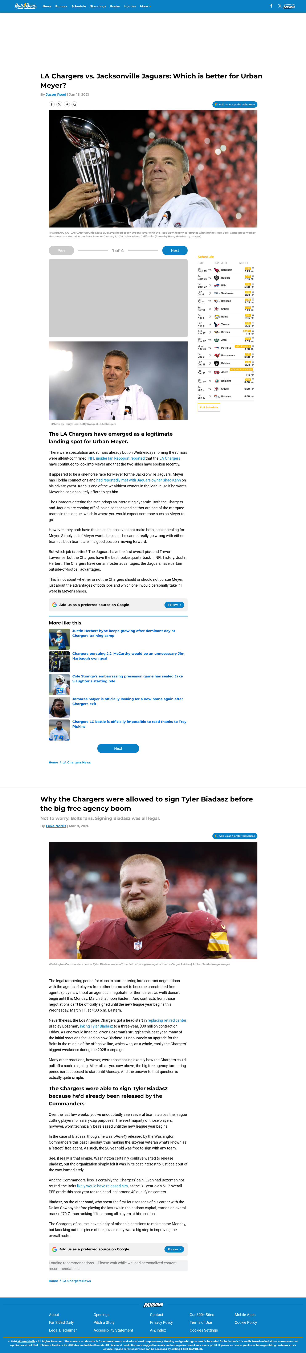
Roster (115, 6)
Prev (61, 250)
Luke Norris (56, 826)
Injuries (130, 6)
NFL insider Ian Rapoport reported (116, 458)
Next (175, 250)
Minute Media (26, 1341)
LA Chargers (169, 458)
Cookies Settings (204, 1330)
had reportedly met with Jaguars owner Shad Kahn (138, 480)
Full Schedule (209, 407)
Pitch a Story (104, 1322)
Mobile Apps (245, 1314)
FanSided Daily (61, 1322)
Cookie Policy (246, 1322)
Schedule (79, 6)
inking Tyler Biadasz (96, 1026)
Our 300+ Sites (202, 1314)
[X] (280, 6)
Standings (98, 6)
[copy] (74, 104)
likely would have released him (102, 1186)
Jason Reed (56, 95)
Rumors (61, 6)
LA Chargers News (76, 762)
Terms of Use (201, 1322)
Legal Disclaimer (63, 1330)
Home (53, 762)
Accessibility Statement (113, 1330)
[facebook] (271, 6)
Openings (101, 1314)
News (47, 6)
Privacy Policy (161, 1322)
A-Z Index (158, 1330)
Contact (156, 1314)
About (54, 1314)
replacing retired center (167, 1020)
